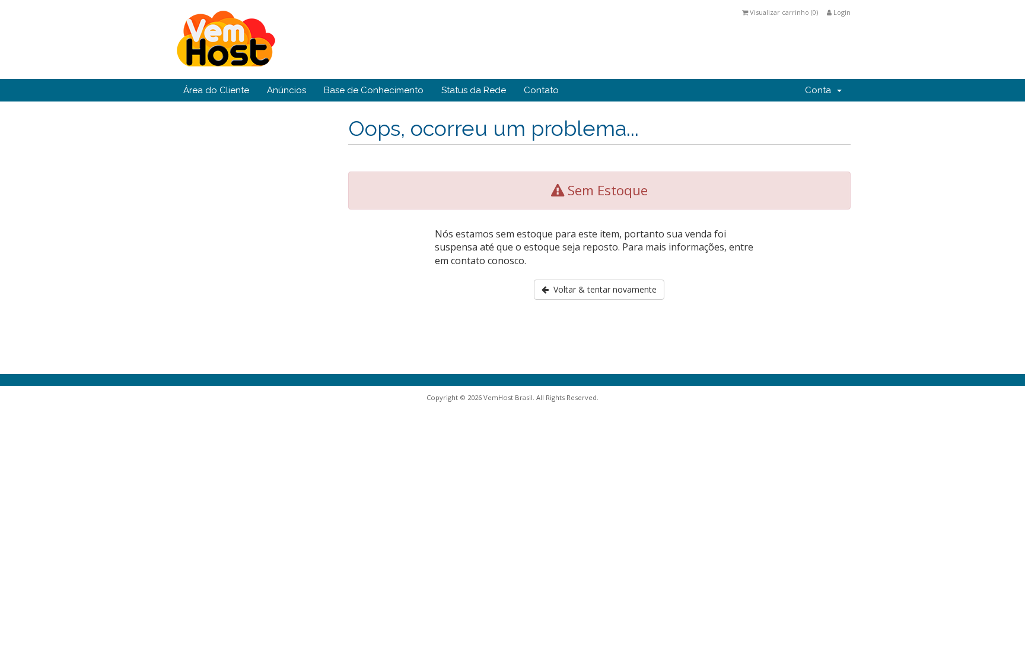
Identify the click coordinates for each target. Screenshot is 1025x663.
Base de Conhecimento (374, 90)
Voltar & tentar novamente (603, 289)
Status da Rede (473, 90)
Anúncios (286, 90)
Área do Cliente (216, 90)
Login (841, 12)
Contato (541, 90)
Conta (820, 90)
